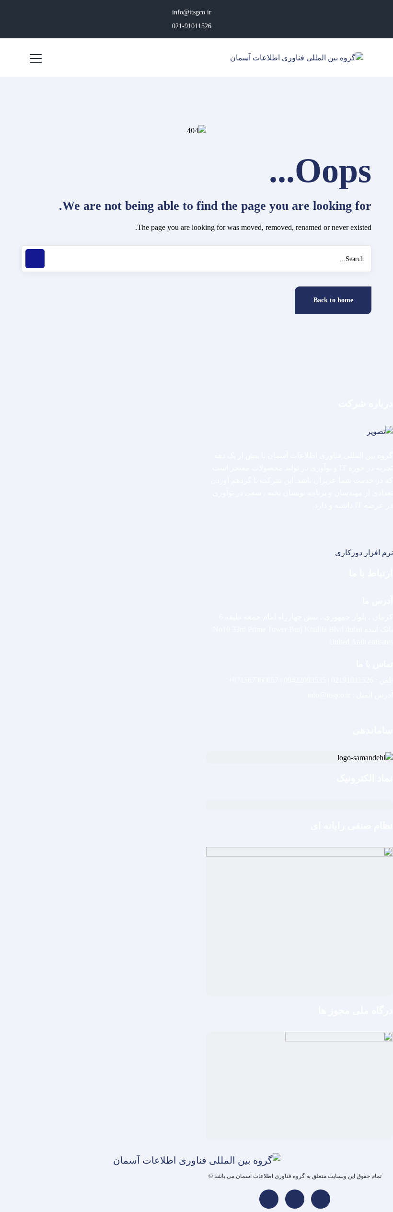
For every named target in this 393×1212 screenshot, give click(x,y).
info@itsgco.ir (192, 12)
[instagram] (294, 1199)
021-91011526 (192, 26)
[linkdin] (320, 1199)
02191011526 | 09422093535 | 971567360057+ (300, 680)
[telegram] (268, 1199)
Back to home (333, 300)
